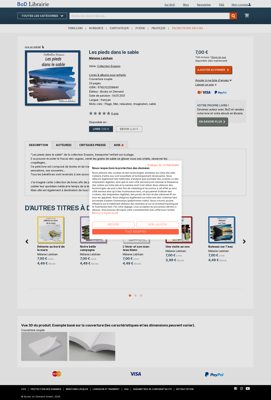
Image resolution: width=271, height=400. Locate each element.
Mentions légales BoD (105, 213)
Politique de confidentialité (163, 165)
